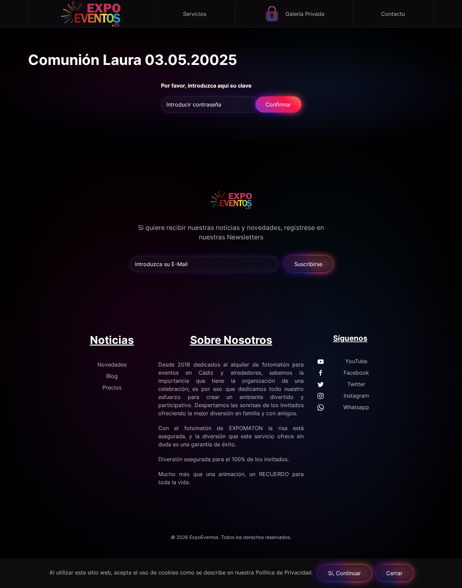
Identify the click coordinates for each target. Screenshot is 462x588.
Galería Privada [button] (304, 13)
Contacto (393, 13)
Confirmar (278, 104)
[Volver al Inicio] (91, 13)
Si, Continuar (344, 573)
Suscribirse (308, 264)
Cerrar (394, 573)
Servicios (194, 13)
